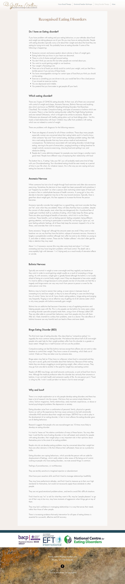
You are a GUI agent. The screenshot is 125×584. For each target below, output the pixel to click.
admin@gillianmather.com (65, 556)
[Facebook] (62, 566)
